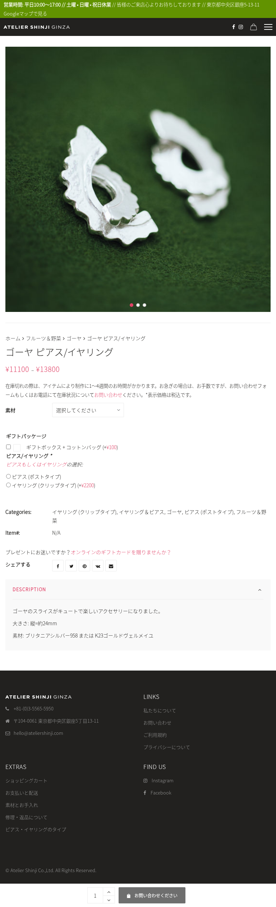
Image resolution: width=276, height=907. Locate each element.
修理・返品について (26, 817)
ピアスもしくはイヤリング (36, 464)
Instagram (163, 780)
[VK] (98, 565)
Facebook (161, 792)
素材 (10, 410)
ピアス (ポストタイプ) (36, 476)
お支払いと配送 (21, 792)
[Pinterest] (84, 565)
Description (29, 589)
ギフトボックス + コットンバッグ (71, 447)
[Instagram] (241, 27)
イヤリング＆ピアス (141, 511)
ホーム (12, 338)
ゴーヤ (74, 338)
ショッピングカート (26, 780)
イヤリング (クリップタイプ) (53, 485)
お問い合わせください (153, 893)
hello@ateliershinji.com (38, 732)
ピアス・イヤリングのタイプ (35, 829)
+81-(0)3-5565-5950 (34, 708)
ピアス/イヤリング (29, 455)
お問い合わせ (108, 394)
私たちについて (159, 710)
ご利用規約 (155, 734)
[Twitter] (71, 565)
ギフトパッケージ (26, 435)
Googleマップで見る (25, 13)
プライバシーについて (166, 746)
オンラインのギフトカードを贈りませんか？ (121, 552)
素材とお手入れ (21, 804)
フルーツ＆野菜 (43, 338)
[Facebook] (233, 27)
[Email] (111, 565)
